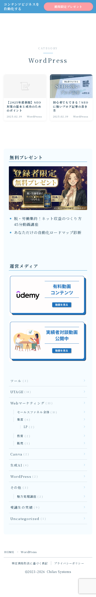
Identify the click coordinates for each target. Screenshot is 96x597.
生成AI (18, 465)
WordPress (23, 476)
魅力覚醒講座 (29, 496)
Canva (18, 454)
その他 (18, 487)
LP (28, 427)
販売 (22, 443)
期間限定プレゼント (68, 7)
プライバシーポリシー (69, 563)
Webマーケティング (30, 403)
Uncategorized (27, 518)
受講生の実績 (23, 507)
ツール (18, 380)
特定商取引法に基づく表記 (30, 563)
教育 (22, 436)
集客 (22, 419)
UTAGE (19, 391)
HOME (9, 552)
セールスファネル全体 (36, 412)
